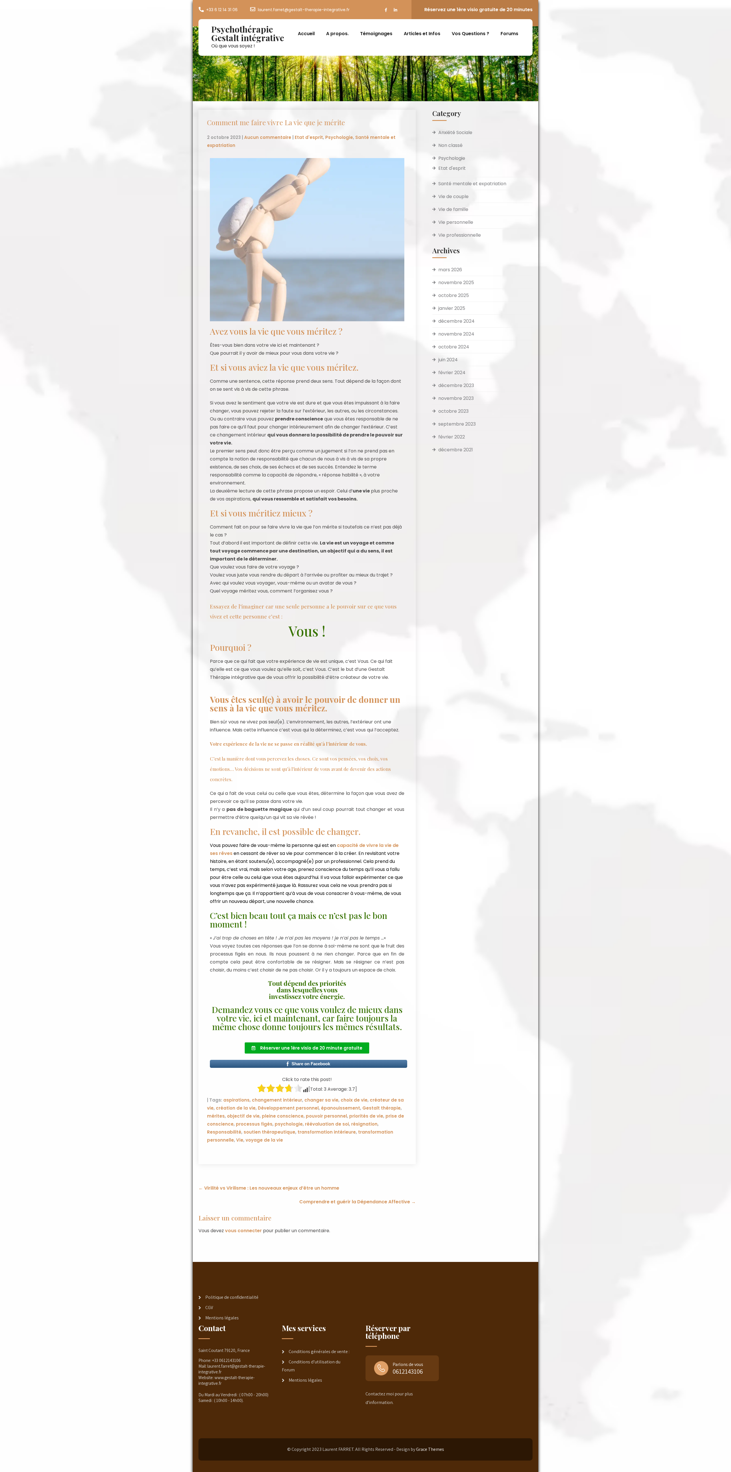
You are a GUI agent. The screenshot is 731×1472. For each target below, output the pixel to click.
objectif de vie (243, 1116)
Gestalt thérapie (381, 1108)
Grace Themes (430, 1449)
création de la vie (236, 1108)
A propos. (337, 33)
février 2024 (451, 372)
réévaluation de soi (327, 1124)
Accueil (306, 33)
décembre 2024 (456, 321)
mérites (216, 1116)
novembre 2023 (456, 398)
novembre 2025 (456, 282)
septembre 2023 (457, 424)
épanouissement (340, 1108)
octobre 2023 (453, 411)
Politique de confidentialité (231, 1297)
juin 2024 (448, 359)
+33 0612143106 (226, 1360)
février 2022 (451, 437)
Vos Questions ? (470, 33)
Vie (239, 1140)
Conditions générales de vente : (319, 1352)
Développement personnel (288, 1108)
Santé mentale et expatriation (472, 183)
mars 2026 (450, 269)
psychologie (289, 1124)
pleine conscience (283, 1116)
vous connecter (243, 1230)
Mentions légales (222, 1318)
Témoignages (376, 33)
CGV (209, 1308)
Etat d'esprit (309, 137)
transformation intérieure (327, 1132)
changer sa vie (321, 1100)
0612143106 (408, 1371)
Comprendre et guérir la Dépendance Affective (357, 1201)
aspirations (236, 1100)
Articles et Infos (422, 33)
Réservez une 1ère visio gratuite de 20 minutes (478, 9)
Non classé (450, 145)
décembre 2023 (456, 385)
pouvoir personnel (326, 1116)
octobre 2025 (453, 295)
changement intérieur (277, 1100)
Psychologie (339, 137)
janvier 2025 (451, 308)
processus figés (254, 1124)
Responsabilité (224, 1132)
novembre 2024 (456, 334)
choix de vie (354, 1100)
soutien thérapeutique (269, 1132)
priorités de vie (366, 1116)
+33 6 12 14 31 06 (222, 10)
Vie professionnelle (459, 235)
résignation (364, 1124)
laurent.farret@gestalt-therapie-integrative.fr (304, 10)
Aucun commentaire (267, 137)
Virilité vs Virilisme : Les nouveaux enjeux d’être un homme (268, 1188)
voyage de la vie (264, 1140)
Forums (509, 33)
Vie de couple (453, 196)
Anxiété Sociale (455, 132)
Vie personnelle (455, 222)
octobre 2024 (453, 347)
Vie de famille (453, 209)
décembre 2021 (455, 449)
